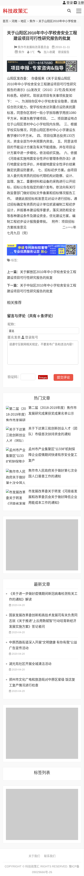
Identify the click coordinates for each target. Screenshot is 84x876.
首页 (5, 21)
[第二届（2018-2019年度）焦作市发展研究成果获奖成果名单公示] (16, 413)
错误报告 (63, 52)
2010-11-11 (62, 47)
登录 (69, 2)
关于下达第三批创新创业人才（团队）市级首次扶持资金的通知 (52, 431)
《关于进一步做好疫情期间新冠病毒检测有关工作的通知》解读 (43, 596)
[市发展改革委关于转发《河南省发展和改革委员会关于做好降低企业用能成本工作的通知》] (16, 497)
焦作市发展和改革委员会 (33, 47)
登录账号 (31, 337)
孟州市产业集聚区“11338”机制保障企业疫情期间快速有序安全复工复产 (52, 454)
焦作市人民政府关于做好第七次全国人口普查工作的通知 (52, 473)
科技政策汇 (22, 10)
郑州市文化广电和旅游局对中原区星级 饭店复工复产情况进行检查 (42, 682)
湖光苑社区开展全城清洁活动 (30, 664)
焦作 (32, 21)
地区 (23, 21)
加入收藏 (49, 52)
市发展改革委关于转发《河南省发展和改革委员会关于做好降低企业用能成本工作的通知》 (52, 496)
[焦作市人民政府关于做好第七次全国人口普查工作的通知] (16, 476)
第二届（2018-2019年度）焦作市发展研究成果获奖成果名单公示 (52, 410)
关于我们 (34, 856)
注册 (80, 2)
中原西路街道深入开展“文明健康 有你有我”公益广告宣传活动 (43, 645)
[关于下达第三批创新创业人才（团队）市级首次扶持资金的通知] (16, 434)
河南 (14, 21)
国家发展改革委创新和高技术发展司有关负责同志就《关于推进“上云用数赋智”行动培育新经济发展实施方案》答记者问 (43, 620)
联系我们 (49, 856)
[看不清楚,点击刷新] (43, 377)
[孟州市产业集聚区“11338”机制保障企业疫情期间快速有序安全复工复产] (16, 455)
